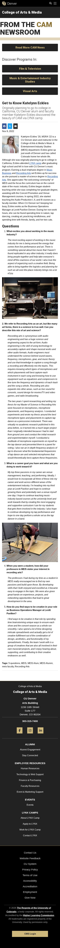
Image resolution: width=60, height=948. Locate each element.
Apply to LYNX (30, 824)
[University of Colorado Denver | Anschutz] (9, 3)
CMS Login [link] (30, 933)
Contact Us (30, 852)
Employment (30, 892)
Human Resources (30, 768)
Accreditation (30, 886)
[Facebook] (20, 734)
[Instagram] (30, 734)
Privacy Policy (30, 869)
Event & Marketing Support (30, 792)
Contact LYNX (30, 835)
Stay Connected (30, 755)
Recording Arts (23, 173)
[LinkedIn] (40, 734)
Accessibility (30, 880)
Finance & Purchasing (30, 780)
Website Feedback (30, 858)
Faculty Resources (30, 786)
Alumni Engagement (30, 749)
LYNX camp (35, 163)
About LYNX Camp (30, 818)
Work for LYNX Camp (30, 829)
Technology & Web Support (30, 774)
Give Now (30, 897)
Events (30, 805)
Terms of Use (30, 875)
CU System (30, 864)
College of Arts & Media (22, 12)
